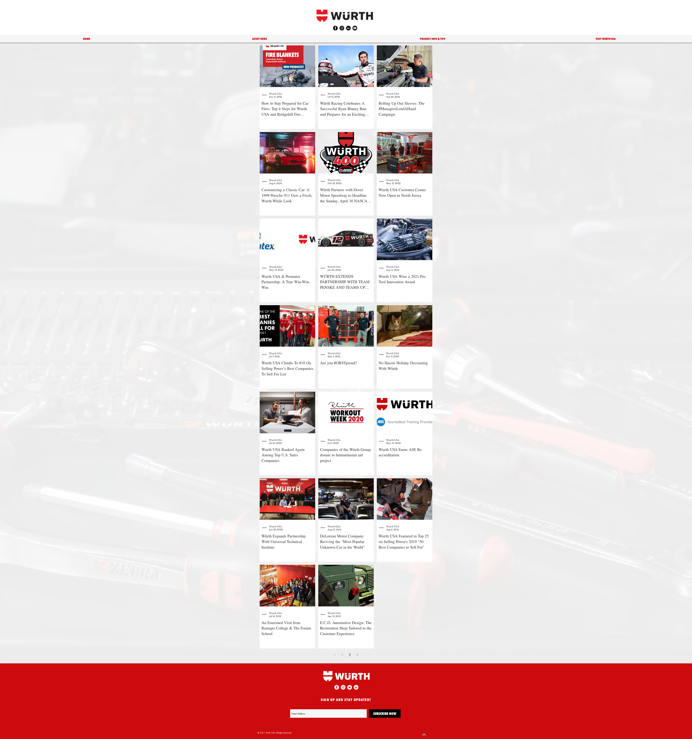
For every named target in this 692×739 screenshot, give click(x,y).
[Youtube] (354, 28)
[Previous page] (334, 654)
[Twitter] (349, 687)
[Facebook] (335, 28)
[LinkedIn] (348, 28)
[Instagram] (342, 28)
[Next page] (357, 654)
